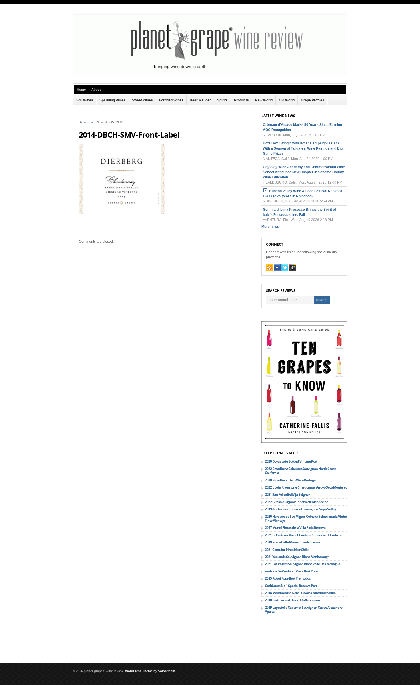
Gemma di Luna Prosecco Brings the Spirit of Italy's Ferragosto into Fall (299, 212)
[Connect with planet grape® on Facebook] (277, 267)
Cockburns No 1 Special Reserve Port (291, 585)
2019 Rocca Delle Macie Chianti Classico (293, 542)
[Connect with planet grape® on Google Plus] (292, 267)
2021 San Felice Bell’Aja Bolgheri (287, 494)
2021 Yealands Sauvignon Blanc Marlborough (297, 556)
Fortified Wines (171, 100)
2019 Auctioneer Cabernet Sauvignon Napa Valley (300, 509)
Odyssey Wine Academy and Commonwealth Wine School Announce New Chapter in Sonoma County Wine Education (304, 172)
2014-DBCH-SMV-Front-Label (129, 135)
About (96, 89)
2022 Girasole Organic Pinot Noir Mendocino (296, 501)
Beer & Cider (200, 100)
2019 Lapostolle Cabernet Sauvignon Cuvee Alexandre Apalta (303, 609)
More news (270, 227)
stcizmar (88, 122)
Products (241, 100)
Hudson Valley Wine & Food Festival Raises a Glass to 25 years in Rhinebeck (302, 193)
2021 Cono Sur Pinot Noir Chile (286, 549)
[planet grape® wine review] (210, 74)
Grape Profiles (312, 100)
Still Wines (84, 100)
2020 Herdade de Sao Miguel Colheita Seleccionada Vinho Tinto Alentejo (306, 518)
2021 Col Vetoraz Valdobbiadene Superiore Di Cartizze (303, 535)
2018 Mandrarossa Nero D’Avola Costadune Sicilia (300, 592)
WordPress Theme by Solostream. (150, 671)
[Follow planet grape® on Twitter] (284, 267)
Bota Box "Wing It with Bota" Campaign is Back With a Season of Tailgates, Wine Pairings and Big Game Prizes (303, 148)
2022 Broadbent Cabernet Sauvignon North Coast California (300, 470)
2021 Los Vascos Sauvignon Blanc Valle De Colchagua (302, 563)
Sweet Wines (142, 100)
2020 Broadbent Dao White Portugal (290, 480)
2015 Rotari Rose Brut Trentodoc (287, 578)
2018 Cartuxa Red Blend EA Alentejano (292, 600)
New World (264, 100)
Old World (287, 100)
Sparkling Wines (112, 100)
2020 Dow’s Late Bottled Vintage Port (291, 461)
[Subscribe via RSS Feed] (269, 267)
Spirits (222, 100)
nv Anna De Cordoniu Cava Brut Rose (291, 571)
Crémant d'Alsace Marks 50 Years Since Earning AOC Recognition (302, 127)
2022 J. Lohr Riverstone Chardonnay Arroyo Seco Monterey (306, 487)
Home (81, 89)
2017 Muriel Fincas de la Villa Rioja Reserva (295, 527)
